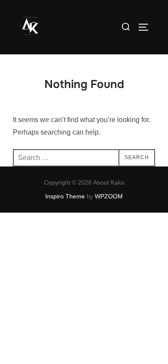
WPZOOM (109, 196)
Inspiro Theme (65, 196)
